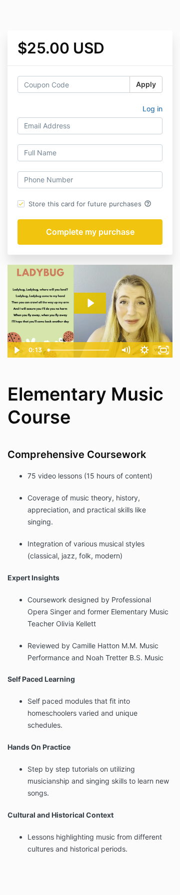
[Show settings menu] (144, 350)
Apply (146, 84)
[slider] (80, 350)
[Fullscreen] (163, 350)
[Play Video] (16, 350)
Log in (152, 108)
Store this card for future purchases (90, 204)
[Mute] (125, 350)
